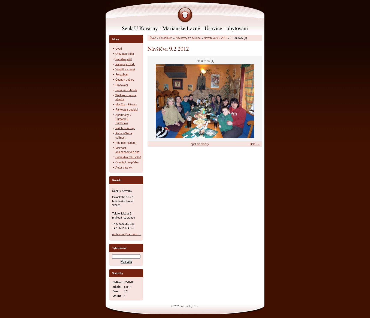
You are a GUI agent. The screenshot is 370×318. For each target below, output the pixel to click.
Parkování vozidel (126, 109)
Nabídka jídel (123, 59)
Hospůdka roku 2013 (128, 157)
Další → (255, 144)
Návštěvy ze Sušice (188, 38)
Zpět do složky (200, 144)
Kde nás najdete (125, 142)
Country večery (124, 79)
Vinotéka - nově (125, 69)
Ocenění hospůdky (127, 162)
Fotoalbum (165, 38)
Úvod (153, 38)
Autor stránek (123, 167)
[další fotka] (255, 101)
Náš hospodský (125, 128)
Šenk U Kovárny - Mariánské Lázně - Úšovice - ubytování (185, 28)
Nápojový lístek (125, 64)
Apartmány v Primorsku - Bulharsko (123, 119)
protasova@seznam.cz (126, 234)
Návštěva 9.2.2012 (215, 38)
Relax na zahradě (126, 90)
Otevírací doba (124, 53)
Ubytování (121, 85)
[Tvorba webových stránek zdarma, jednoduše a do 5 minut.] (197, 307)
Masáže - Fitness (126, 104)
